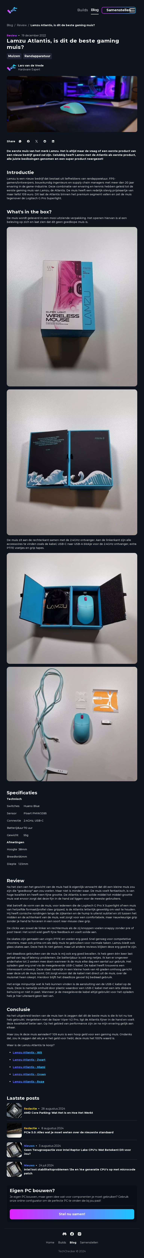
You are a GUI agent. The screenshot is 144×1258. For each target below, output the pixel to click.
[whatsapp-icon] (20, 141)
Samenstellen (118, 10)
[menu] (132, 10)
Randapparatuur (37, 56)
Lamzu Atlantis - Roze (28, 1081)
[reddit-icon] (44, 141)
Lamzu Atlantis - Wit (27, 1052)
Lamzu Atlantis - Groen (29, 1074)
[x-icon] (36, 141)
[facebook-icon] (28, 141)
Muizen (14, 56)
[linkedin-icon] (53, 141)
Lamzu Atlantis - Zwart (29, 1059)
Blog (95, 10)
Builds (82, 10)
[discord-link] (64, 1234)
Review (22, 25)
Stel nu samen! (72, 1214)
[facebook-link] (72, 1234)
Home (50, 1242)
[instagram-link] (79, 1234)
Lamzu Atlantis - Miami (29, 1067)
